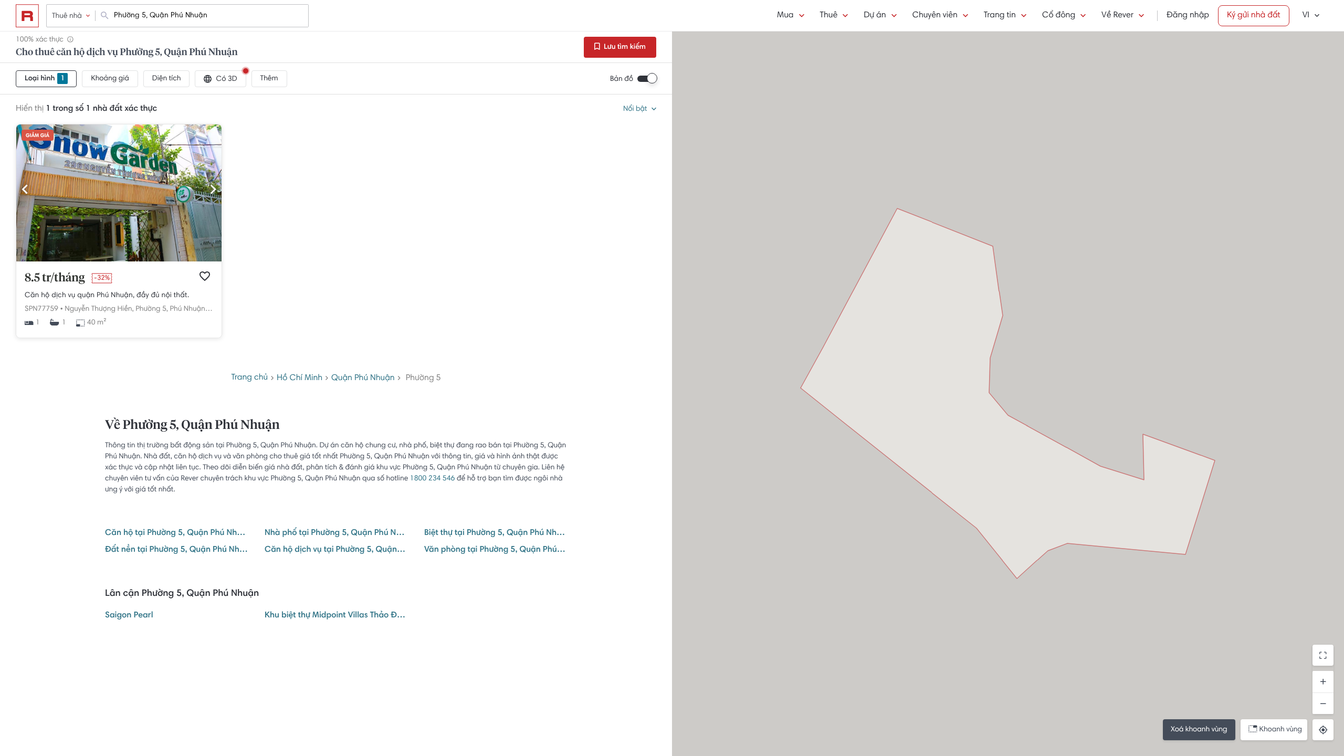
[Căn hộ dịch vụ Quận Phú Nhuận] (119, 260)
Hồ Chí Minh (299, 378)
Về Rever (1117, 16)
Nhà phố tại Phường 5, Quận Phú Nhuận (336, 533)
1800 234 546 (432, 478)
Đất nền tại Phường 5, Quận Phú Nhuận (176, 550)
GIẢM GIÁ (37, 136)
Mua (785, 16)
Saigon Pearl (129, 616)
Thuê (829, 16)
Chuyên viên (935, 16)
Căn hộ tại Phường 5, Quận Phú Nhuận (176, 533)
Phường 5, (151, 309)
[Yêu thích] (204, 276)
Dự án (875, 16)
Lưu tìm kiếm (624, 47)
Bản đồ (621, 79)
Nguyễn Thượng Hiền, (99, 309)
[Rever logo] (27, 15)
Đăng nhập (1188, 16)
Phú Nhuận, (188, 309)
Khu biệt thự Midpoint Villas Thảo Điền (336, 616)
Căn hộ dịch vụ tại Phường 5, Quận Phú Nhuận (336, 550)
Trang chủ (249, 378)
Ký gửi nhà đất (1253, 16)
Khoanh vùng (1280, 729)
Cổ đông (1058, 16)
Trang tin (1000, 16)
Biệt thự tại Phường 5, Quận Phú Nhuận (495, 533)
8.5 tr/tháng (55, 278)
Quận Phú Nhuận (363, 378)
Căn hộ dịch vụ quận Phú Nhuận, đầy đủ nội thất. (107, 295)
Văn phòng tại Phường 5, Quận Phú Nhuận (495, 550)
